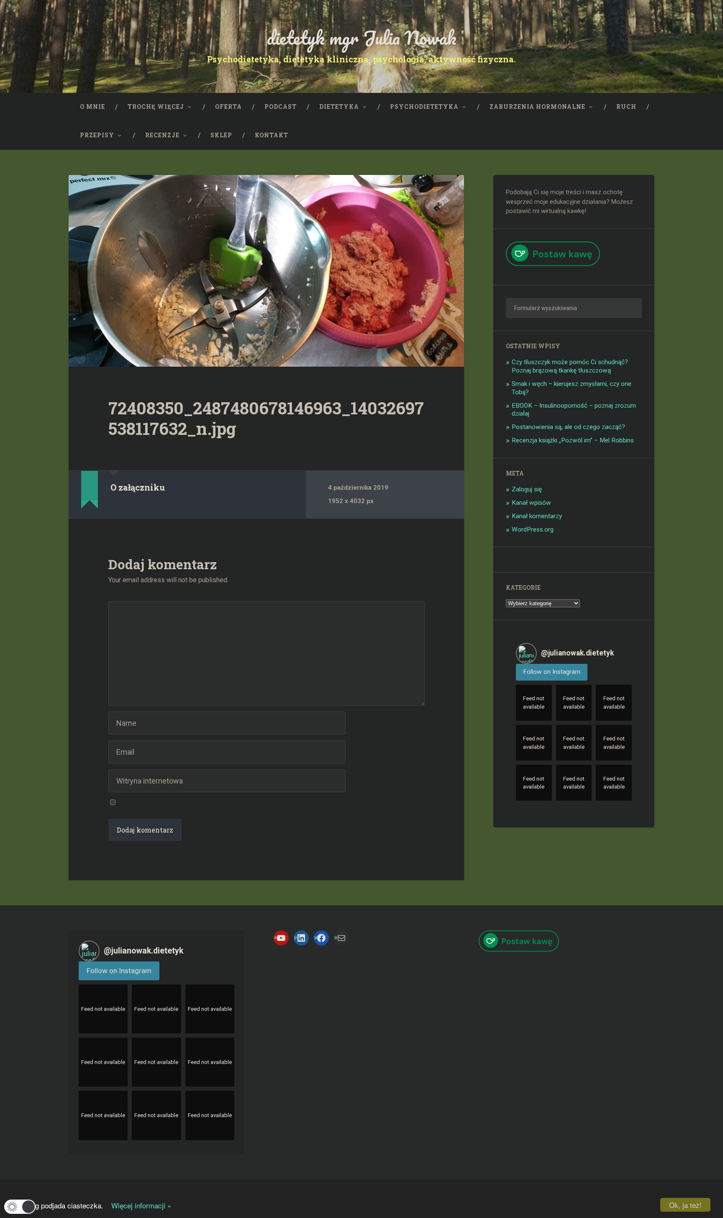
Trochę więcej (156, 106)
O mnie (92, 106)
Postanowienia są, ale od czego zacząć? (568, 427)
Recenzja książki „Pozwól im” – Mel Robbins (573, 440)
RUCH (626, 106)
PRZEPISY (97, 135)
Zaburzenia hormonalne (537, 106)
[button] (20, 1207)
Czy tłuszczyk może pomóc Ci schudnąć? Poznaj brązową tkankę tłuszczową (570, 366)
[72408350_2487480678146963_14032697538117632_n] (266, 271)
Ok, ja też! (685, 1205)
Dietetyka (339, 106)
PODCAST (280, 106)
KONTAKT (271, 135)
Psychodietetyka (424, 106)
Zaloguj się (527, 489)
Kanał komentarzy (537, 516)
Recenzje (162, 135)
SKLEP (221, 135)
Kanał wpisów (531, 502)
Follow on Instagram (551, 672)
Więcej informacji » (138, 1205)
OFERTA (228, 106)
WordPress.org (533, 529)
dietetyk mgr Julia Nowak (361, 37)
